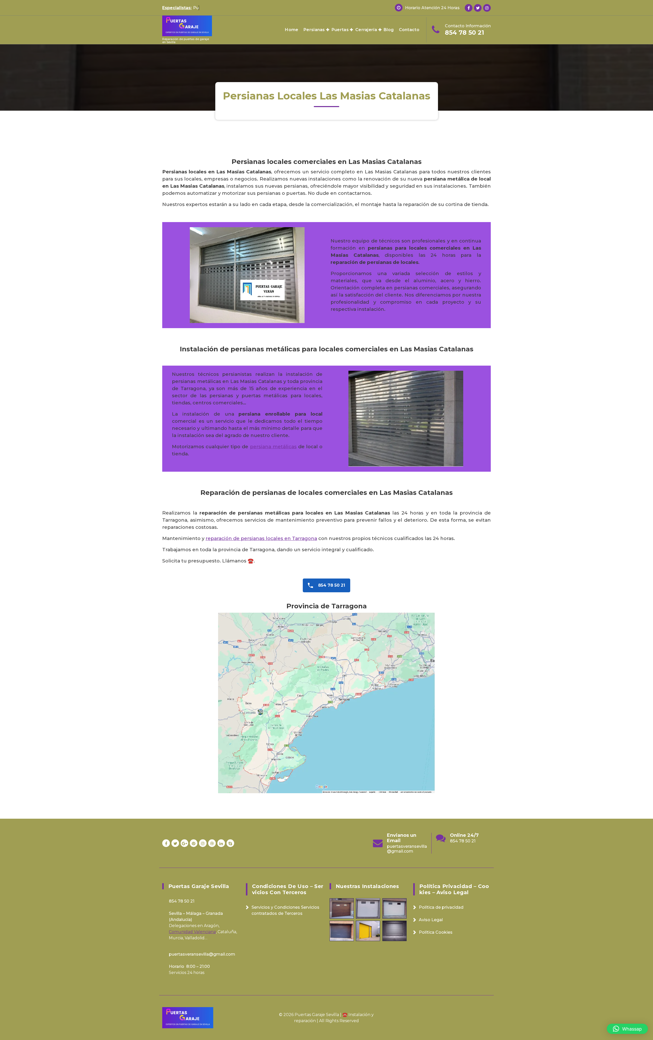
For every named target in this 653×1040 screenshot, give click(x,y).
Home (291, 29)
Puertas (340, 29)
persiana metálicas (273, 447)
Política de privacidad (441, 907)
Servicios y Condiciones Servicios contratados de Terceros (285, 910)
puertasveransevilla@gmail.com (470, 849)
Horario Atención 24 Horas (432, 7)
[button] (627, 1029)
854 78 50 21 (464, 32)
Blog (389, 29)
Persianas (314, 29)
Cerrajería (366, 29)
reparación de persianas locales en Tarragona (261, 538)
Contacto (409, 29)
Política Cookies (436, 932)
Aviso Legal (431, 919)
